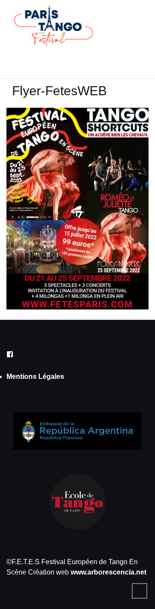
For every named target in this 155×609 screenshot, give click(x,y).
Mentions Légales (35, 376)
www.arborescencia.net (108, 572)
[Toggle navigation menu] (19, 60)
